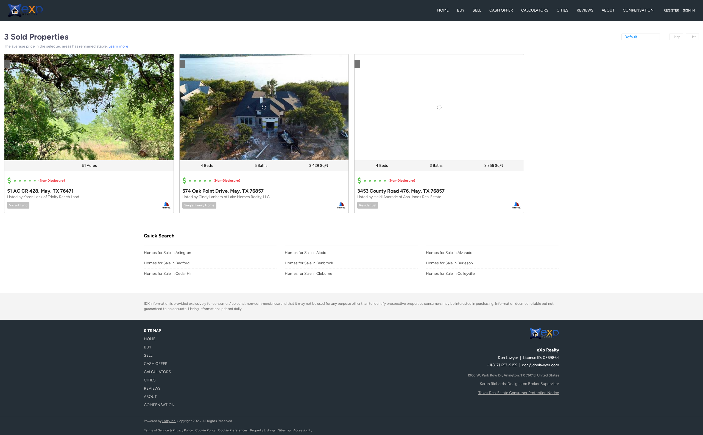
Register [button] (671, 10)
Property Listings (263, 430)
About (608, 10)
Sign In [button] (689, 10)
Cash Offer (501, 10)
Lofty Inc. (169, 421)
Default (630, 37)
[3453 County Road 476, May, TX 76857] (439, 107)
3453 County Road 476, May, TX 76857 (401, 191)
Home (443, 10)
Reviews (585, 10)
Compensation (638, 10)
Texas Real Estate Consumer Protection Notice (518, 392)
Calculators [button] (534, 10)
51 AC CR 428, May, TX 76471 (40, 191)
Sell (477, 10)
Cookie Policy (205, 430)
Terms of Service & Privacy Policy (168, 430)
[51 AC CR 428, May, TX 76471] (89, 107)
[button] (161, 339)
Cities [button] (562, 10)
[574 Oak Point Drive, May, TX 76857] (264, 107)
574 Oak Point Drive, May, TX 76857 (223, 191)
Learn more (118, 46)
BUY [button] (460, 10)
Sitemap (284, 430)
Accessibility (302, 430)
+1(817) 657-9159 (502, 365)
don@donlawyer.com (540, 365)
